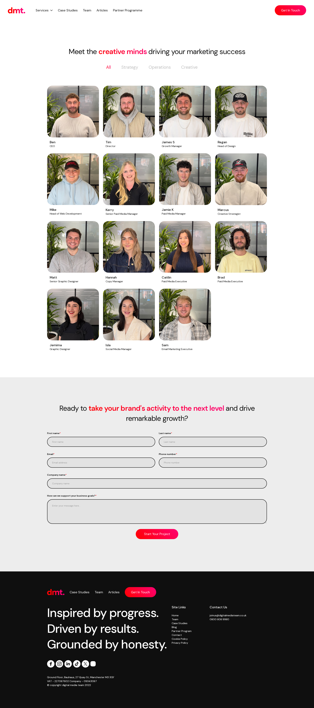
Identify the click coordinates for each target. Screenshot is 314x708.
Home (175, 615)
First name (54, 433)
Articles (102, 10)
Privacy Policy (180, 643)
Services (42, 10)
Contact (177, 635)
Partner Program (182, 631)
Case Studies (68, 10)
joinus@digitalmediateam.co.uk (228, 615)
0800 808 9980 (219, 619)
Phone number (168, 454)
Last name (165, 433)
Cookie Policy (180, 639)
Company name (57, 474)
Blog (174, 627)
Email (50, 454)
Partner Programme (127, 10)
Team (87, 10)
